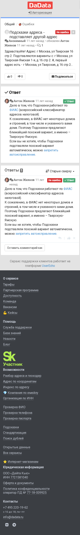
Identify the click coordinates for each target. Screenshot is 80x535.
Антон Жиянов (24, 101)
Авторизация (41, 12)
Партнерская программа (20, 290)
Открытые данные (16, 447)
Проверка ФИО (14, 407)
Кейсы (12, 313)
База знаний (12, 333)
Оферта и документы (18, 483)
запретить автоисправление (36, 233)
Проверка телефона (17, 413)
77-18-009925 (37, 492)
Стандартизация (14, 433)
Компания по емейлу (23, 393)
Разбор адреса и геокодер (22, 376)
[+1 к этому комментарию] (68, 238)
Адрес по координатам (19, 381)
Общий (10, 24)
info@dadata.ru (13, 517)
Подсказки (11, 427)
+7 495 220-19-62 (15, 507)
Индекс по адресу (16, 387)
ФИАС (14, 110)
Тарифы (9, 284)
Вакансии (10, 307)
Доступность (12, 296)
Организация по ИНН (18, 398)
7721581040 (19, 477)
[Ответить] (59, 238)
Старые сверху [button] (60, 171)
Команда (9, 301)
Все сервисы (12, 453)
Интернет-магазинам (23, 462)
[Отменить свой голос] (74, 238)
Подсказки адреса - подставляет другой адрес (33, 34)
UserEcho (48, 266)
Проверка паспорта (17, 418)
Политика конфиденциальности (26, 489)
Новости (9, 339)
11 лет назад (44, 101)
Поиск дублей (13, 438)
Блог (6, 344)
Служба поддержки (17, 327)
